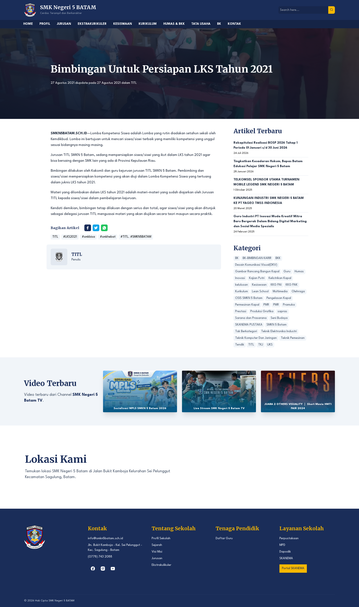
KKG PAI (276, 284)
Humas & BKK (174, 24)
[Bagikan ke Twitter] (96, 228)
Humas (299, 271)
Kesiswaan (122, 24)
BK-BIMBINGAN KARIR (257, 258)
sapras (282, 311)
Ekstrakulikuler (161, 565)
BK (219, 24)
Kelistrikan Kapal (280, 278)
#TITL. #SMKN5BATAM (135, 236)
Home (28, 24)
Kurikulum (148, 24)
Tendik (239, 344)
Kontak (234, 24)
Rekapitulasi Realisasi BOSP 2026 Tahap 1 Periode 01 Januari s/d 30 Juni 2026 (266, 145)
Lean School (260, 291)
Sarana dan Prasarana (251, 318)
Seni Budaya (279, 318)
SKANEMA (286, 558)
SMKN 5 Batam (276, 324)
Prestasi (240, 311)
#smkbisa (88, 236)
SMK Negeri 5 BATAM (61, 600)
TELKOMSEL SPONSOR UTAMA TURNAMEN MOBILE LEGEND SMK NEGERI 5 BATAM (266, 182)
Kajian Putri (256, 278)
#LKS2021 (70, 236)
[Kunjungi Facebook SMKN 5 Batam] (93, 569)
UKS (270, 344)
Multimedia (280, 291)
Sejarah (157, 545)
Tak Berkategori (246, 331)
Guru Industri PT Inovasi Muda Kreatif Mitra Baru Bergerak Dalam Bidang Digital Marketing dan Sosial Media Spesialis (270, 221)
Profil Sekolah (161, 538)
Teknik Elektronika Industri (279, 331)
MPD (282, 545)
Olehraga (298, 291)
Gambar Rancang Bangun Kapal (257, 271)
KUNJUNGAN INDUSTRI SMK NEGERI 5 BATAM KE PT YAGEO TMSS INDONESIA (269, 201)
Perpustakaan (289, 538)
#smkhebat (108, 236)
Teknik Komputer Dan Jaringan (256, 338)
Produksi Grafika (261, 311)
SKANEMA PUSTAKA (248, 324)
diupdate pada (86, 83)
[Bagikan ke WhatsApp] (104, 228)
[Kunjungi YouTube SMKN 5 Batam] (113, 569)
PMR (266, 304)
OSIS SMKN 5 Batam (248, 298)
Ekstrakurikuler (92, 24)
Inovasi (240, 278)
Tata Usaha (200, 24)
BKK (277, 258)
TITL (134, 83)
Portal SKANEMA (293, 568)
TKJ (260, 344)
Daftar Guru (224, 538)
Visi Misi (157, 551)
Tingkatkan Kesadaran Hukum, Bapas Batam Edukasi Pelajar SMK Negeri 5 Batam (268, 164)
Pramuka (289, 304)
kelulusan (241, 284)
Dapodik (285, 551)
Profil (44, 24)
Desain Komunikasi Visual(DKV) (256, 264)
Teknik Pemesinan (293, 338)
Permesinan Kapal (247, 304)
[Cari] (331, 10)
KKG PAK (292, 284)
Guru (287, 271)
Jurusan (64, 24)
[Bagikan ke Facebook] (87, 228)
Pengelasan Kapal (279, 298)
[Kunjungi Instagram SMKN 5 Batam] (103, 569)
